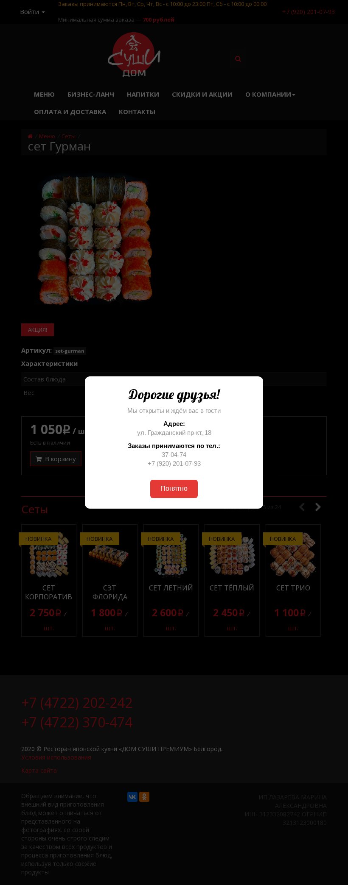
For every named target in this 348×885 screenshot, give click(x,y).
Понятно (174, 488)
